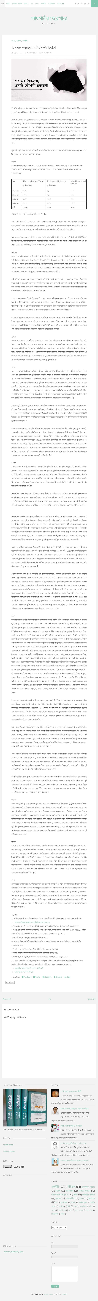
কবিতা (90, 1206)
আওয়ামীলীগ (83, 1206)
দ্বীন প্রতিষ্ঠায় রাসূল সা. (60, 1194)
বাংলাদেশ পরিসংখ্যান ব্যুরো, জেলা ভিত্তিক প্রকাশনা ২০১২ (32, 922)
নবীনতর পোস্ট (7, 999)
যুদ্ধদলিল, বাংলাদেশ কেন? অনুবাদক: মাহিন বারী (29, 968)
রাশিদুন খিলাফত (84, 1190)
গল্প (32, 4)
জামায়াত (92, 1198)
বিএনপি (73, 1202)
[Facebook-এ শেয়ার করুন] (13, 982)
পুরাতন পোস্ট (91, 999)
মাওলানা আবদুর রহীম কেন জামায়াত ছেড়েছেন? (74, 1160)
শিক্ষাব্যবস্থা (54, 1214)
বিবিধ (69, 1206)
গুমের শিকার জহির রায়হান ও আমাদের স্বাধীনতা (75, 1108)
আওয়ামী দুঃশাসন (8, 1144)
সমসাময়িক (69, 1190)
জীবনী (76, 1194)
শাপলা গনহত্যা (79, 1210)
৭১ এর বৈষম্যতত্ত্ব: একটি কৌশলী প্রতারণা (33, 47)
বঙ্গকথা (58, 1190)
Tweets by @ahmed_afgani (13, 1251)
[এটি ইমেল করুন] (6, 982)
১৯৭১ (37, 4)
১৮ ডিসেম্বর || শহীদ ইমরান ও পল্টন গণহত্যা (74, 1143)
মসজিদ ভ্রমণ (83, 1202)
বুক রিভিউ (64, 1202)
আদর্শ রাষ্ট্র (89, 1210)
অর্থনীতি (62, 1214)
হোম (2, 4)
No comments (46, 53)
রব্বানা (75, 1206)
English (60, 4)
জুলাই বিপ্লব (62, 1210)
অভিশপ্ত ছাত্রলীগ (9, 1151)
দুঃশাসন (58, 1198)
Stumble (58, 977)
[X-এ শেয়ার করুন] (11, 982)
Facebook (27, 977)
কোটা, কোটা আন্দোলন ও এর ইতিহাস (71, 1126)
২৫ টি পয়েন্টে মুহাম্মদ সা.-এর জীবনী (71, 1091)
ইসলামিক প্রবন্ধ (17, 4)
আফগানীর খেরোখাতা (49, 18)
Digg (68, 977)
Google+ (47, 977)
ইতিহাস (26, 4)
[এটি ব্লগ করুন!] (9, 982)
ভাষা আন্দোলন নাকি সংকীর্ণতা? (24, 972)
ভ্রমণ (70, 1210)
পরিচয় (8, 4)
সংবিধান (61, 1206)
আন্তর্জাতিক (51, 4)
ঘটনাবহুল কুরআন (88, 1194)
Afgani (64, 1294)
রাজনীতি (43, 4)
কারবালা (53, 1210)
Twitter (37, 977)
